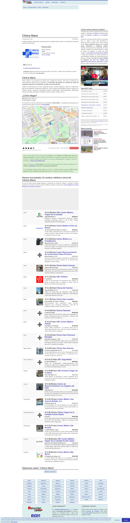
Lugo (29, 494)
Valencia (101, 499)
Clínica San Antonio (65, 348)
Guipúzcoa (58, 488)
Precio (96, 33)
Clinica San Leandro (65, 299)
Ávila (100, 480)
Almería (72, 480)
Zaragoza (72, 502)
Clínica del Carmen (64, 288)
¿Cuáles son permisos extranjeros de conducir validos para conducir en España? (100, 141)
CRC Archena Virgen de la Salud (61, 372)
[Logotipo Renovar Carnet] (35, 509)
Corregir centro (74, 148)
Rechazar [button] (117, 520)
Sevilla (29, 499)
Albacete (43, 480)
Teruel (72, 499)
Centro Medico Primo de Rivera (61, 227)
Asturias (86, 480)
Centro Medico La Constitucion (58, 240)
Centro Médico (75, 39)
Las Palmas (72, 491)
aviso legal (89, 513)
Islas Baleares (100, 488)
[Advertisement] (50, 21)
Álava (29, 480)
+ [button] (24, 108)
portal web (32, 166)
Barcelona (43, 483)
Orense (29, 496)
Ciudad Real (58, 486)
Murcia (86, 494)
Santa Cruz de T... (86, 496)
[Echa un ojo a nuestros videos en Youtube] (38, 516)
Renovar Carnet (39, 2)
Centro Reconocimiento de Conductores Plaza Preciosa (61, 253)
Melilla (72, 494)
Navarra (101, 494)
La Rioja (58, 491)
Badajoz (29, 483)
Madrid (43, 494)
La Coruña (43, 491)
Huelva (72, 488)
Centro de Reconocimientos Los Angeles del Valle (59, 386)
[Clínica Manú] (30, 53)
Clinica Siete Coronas (65, 265)
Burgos (58, 483)
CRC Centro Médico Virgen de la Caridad (59, 213)
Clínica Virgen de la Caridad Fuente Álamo (59, 413)
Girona (100, 486)
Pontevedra (58, 496)
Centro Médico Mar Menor (59, 453)
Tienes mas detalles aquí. (38, 160)
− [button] (24, 111)
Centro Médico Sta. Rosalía (59, 427)
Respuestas (55, 2)
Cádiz (86, 483)
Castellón (29, 486)
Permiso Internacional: (87, 107)
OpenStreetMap (70, 143)
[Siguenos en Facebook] (32, 516)
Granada (29, 488)
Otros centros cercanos (54, 148)
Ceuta (43, 486)
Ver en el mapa (46, 54)
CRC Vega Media (64, 359)
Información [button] (14, 521)
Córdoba (72, 486)
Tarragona (57, 499)
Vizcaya (44, 502)
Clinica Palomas (63, 310)
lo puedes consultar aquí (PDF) (96, 121)
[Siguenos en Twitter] (35, 516)
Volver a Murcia (64, 148)
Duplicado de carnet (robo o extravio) (91, 105)
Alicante (58, 480)
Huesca (86, 488)
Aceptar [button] (126, 520)
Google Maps (46, 104)
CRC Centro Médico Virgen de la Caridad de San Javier (59, 440)
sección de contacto (92, 511)
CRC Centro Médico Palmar (59, 323)
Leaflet (64, 143)
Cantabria (100, 483)
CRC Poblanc (62, 277)
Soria (43, 499)
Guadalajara (43, 488)
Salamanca (72, 496)
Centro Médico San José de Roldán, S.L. (59, 400)
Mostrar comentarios (50, 471)
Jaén (29, 491)
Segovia (101, 496)
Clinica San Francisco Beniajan (60, 336)
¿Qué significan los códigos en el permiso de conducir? (100, 133)
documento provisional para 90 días (97, 53)
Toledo (86, 499)
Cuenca (86, 486)
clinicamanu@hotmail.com (32, 68)
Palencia (43, 496)
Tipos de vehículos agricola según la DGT (101, 148)
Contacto (62, 2)
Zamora (58, 502)
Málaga (58, 494)
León (86, 491)
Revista (48, 2)
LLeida (101, 491)
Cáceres (72, 483)
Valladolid (29, 502)
